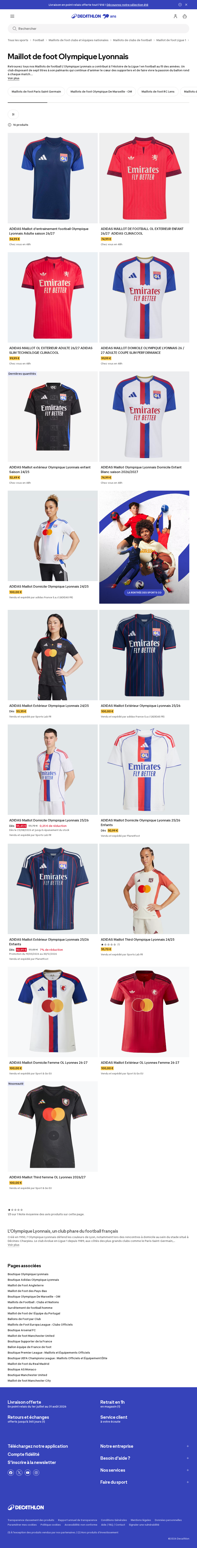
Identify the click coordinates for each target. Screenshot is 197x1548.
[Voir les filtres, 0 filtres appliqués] (13, 114)
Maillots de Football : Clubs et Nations (33, 1302)
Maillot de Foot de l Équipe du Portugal (34, 1313)
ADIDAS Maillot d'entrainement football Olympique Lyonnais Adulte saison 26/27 (49, 231)
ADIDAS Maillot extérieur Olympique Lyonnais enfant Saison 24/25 (50, 469)
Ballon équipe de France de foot (29, 1347)
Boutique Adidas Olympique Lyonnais (33, 1279)
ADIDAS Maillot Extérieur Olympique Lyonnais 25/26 (140, 706)
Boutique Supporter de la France (30, 1341)
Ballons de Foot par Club (24, 1319)
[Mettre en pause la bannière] (180, 5)
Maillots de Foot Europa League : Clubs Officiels (40, 1324)
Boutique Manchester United (27, 1375)
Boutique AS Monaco (22, 1369)
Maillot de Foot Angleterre (26, 1285)
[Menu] (12, 16)
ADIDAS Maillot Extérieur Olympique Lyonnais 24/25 (49, 706)
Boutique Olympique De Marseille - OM (34, 1296)
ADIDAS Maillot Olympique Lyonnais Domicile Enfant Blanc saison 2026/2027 (141, 469)
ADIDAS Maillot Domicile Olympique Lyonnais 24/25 (49, 586)
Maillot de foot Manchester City (29, 1380)
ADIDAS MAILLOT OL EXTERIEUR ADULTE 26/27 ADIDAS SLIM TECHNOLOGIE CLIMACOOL (51, 350)
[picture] (53, 178)
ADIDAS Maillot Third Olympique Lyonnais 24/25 (137, 939)
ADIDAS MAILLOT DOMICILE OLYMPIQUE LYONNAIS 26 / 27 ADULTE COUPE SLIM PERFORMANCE (143, 350)
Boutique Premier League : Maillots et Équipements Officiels (49, 1352)
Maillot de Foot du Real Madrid (28, 1363)
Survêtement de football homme (30, 1307)
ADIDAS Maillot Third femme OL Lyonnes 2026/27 (47, 1177)
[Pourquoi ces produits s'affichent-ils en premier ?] (10, 125)
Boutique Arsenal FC (22, 1330)
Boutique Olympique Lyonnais (28, 1274)
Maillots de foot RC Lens (158, 91)
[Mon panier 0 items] (184, 16)
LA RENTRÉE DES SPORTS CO (144, 592)
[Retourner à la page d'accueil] (94, 16)
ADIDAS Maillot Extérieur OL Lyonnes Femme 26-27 (140, 1063)
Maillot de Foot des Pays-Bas (27, 1291)
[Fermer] (186, 5)
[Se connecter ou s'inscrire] (175, 16)
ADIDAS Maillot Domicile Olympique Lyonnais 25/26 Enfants (141, 822)
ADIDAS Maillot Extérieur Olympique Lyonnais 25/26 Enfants (49, 942)
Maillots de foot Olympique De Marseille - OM (101, 91)
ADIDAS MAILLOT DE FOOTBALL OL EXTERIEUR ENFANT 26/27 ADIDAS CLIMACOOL (142, 231)
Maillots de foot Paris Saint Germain (36, 91)
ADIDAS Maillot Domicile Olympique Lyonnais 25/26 (49, 820)
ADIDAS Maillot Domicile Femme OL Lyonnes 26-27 (48, 1063)
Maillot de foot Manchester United (31, 1335)
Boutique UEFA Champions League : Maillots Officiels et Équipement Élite (57, 1358)
